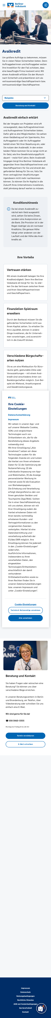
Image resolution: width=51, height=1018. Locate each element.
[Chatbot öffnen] (41, 1008)
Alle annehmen (25, 618)
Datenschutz (25, 992)
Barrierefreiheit (25, 1008)
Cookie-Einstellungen (25, 604)
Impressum (25, 988)
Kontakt (25, 1012)
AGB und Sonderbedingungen (25, 1004)
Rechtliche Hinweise (25, 1000)
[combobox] (25, 97)
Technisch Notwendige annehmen (25, 610)
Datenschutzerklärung (19, 415)
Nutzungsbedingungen (25, 996)
